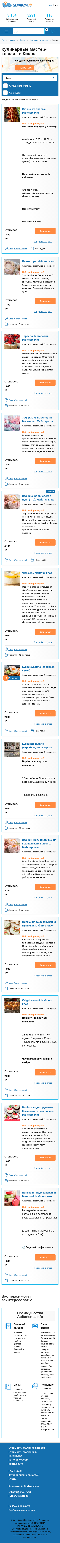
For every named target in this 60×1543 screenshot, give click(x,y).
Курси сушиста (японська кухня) (38, 668)
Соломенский (20, 248)
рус (56, 4)
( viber (12, 1495)
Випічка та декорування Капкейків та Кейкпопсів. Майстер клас (38, 1110)
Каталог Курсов (18, 1459)
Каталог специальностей (23, 1475)
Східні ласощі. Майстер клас (37, 1002)
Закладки (48, 31)
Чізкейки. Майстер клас (37, 573)
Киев (22, 39)
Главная (3, 39)
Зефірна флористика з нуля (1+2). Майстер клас (38, 497)
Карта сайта (15, 1463)
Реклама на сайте (19, 1506)
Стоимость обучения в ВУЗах (26, 1447)
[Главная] (19, 5)
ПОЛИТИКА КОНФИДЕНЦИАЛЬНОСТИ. (31, 1524)
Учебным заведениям (21, 1510)
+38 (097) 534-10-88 (19, 1492)
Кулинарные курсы (39, 39)
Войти (53, 31)
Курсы (12, 39)
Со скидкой (15, 92)
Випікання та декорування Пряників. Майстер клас (39, 923)
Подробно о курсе (43, 241)
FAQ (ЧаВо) (15, 1470)
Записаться (45, 230)
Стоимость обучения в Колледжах (22, 1453)
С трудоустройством (20, 85)
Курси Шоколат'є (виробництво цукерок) (37, 745)
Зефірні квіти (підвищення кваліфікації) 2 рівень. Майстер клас (39, 843)
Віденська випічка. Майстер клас (34, 110)
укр (50, 4)
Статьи (12, 1479)
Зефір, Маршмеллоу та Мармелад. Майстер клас (38, 419)
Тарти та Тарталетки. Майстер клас (35, 337)
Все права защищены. (22, 1528)
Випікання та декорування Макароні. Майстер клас (39, 1194)
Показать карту (24, 67)
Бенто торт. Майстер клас (38, 261)
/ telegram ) (22, 1495)
